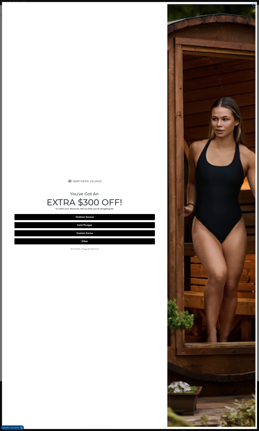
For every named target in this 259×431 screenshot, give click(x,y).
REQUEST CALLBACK (10, 428)
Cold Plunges (84, 225)
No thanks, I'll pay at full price (84, 249)
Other (84, 241)
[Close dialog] (254, 4)
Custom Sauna (84, 233)
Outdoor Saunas (85, 217)
